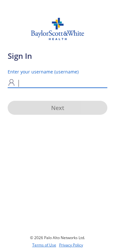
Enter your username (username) (43, 72)
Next (57, 108)
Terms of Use (44, 245)
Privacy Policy (71, 245)
